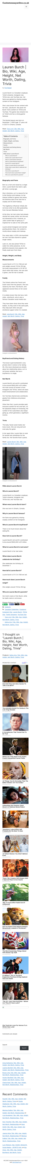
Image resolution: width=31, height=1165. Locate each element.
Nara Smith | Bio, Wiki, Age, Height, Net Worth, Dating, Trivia (13, 1127)
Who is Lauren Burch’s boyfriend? (14, 161)
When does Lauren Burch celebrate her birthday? (16, 168)
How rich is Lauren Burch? (12, 163)
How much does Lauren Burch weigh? (15, 172)
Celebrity (8, 607)
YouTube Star (22, 614)
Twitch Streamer (11, 614)
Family (5, 145)
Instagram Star (7, 612)
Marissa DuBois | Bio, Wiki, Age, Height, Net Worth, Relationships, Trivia (14, 1138)
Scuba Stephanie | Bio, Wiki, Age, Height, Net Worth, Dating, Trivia (15, 1103)
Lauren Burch (17, 612)
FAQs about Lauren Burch (11, 154)
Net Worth (6, 149)
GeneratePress (16, 1162)
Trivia (5, 151)
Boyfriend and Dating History (12, 147)
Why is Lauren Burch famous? (13, 159)
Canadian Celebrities (12, 609)
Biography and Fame (9, 139)
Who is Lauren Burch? (11, 155)
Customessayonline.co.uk (15, 3)
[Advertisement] (15, 27)
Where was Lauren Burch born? (13, 157)
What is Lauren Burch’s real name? (14, 165)
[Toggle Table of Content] (25, 136)
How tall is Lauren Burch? (12, 171)
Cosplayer (22, 609)
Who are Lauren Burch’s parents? (14, 174)
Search (4, 1045)
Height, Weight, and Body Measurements (11, 142)
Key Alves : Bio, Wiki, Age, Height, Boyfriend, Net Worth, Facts (14, 1150)
